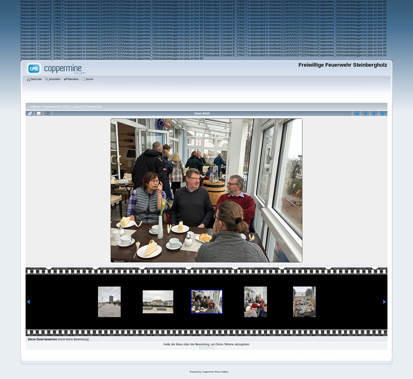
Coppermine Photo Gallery (215, 372)
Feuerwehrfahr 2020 (56, 106)
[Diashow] (47, 113)
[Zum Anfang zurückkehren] (356, 113)
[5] (212, 347)
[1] (200, 347)
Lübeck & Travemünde (87, 106)
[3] (206, 347)
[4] (209, 347)
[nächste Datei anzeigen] (374, 113)
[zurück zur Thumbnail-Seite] (30, 113)
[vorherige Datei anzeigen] (365, 113)
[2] (203, 347)
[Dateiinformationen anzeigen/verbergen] (38, 113)
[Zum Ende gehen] (383, 113)
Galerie (35, 106)
